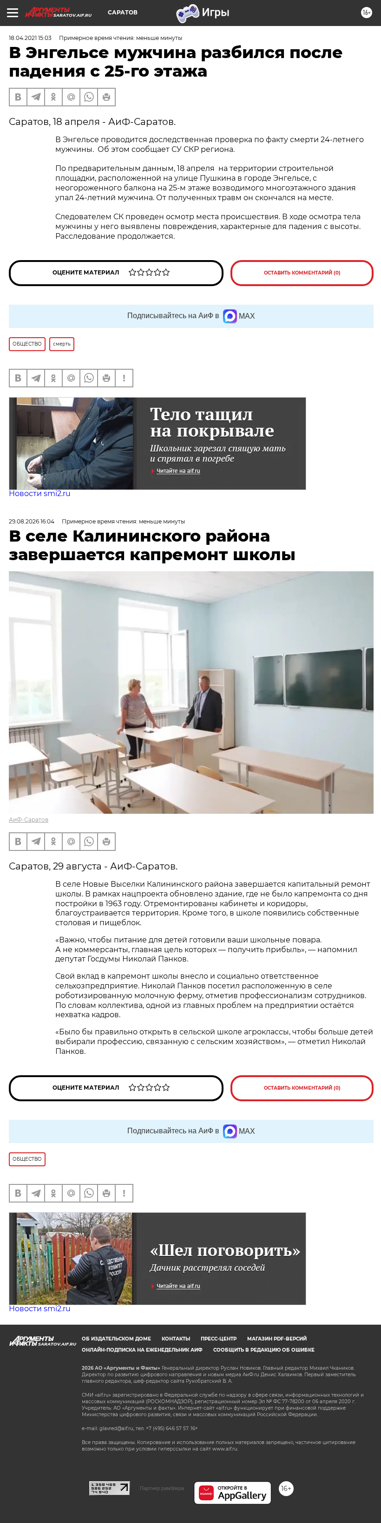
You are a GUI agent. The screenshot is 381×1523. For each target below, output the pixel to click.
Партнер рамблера (162, 1488)
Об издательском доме (116, 1339)
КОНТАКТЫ (176, 1339)
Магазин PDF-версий (277, 1339)
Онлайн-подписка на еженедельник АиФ (142, 1350)
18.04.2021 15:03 (30, 37)
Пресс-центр (218, 1339)
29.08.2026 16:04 (31, 521)
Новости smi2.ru (40, 493)
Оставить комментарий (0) (302, 273)
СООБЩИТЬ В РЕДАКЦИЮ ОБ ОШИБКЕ (264, 1350)
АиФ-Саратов (28, 819)
